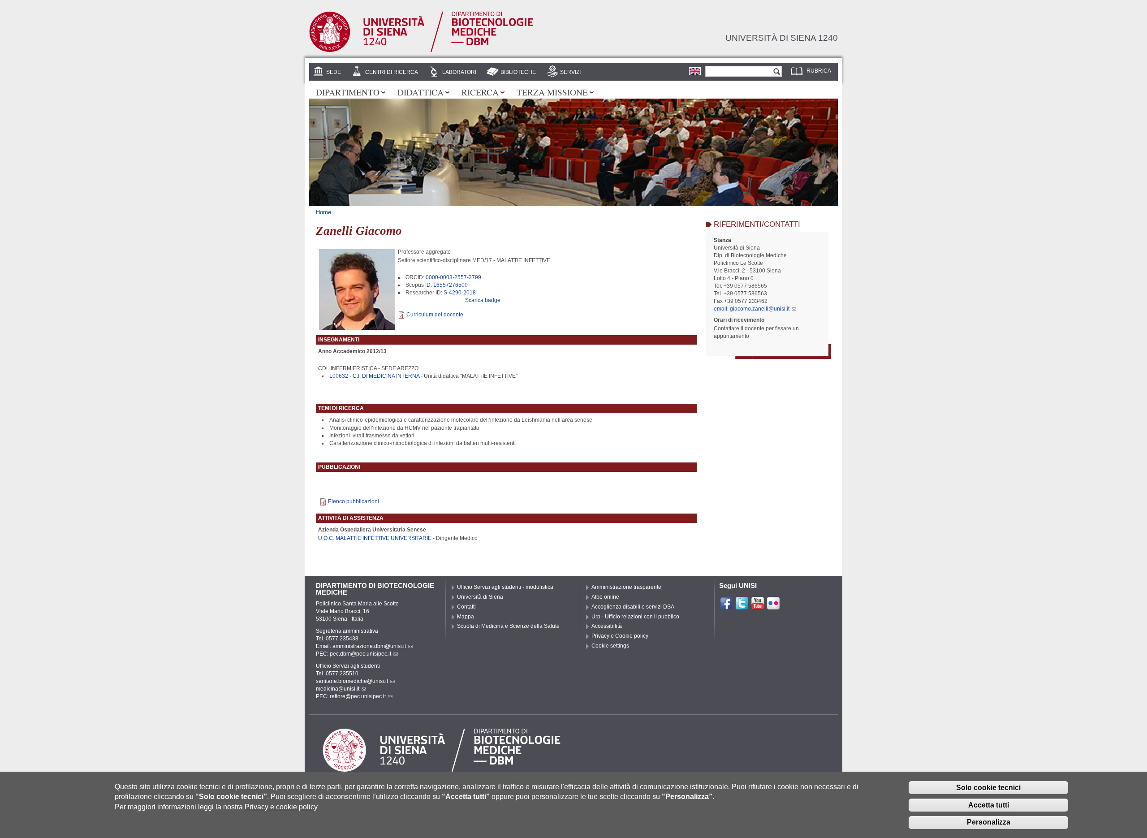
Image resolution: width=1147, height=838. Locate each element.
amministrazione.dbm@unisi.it (369, 646)
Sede (333, 72)
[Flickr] (773, 606)
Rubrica (818, 71)
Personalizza (988, 822)
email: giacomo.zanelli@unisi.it (751, 309)
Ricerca (480, 92)
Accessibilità (606, 626)
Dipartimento (347, 92)
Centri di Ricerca (391, 72)
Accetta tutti (988, 804)
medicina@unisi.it (337, 689)
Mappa (465, 616)
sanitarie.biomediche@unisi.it (352, 681)
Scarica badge (482, 300)
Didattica (420, 92)
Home (323, 212)
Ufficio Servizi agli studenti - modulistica (505, 587)
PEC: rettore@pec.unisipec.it (351, 696)
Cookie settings (610, 646)
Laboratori (459, 72)
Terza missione (552, 92)
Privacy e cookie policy (281, 806)
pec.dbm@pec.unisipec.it (360, 654)
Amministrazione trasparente (626, 587)
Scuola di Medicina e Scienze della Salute (508, 626)
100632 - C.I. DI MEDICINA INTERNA (374, 376)
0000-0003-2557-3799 (453, 277)
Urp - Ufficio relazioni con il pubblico (635, 616)
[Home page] (421, 51)
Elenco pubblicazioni (353, 501)
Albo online (605, 597)
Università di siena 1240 (781, 38)
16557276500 (450, 285)
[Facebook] (726, 606)
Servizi (570, 72)
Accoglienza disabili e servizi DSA (632, 607)
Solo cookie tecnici (988, 787)
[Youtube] (757, 606)
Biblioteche (518, 72)
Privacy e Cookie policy (619, 636)
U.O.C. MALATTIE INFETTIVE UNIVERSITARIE (374, 538)
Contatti (466, 607)
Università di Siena (480, 597)
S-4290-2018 (460, 292)
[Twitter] (742, 606)
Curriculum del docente (434, 314)
